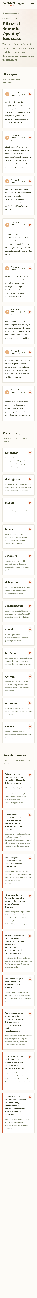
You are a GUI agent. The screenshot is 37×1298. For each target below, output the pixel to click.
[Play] (30, 94)
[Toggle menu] (32, 4)
